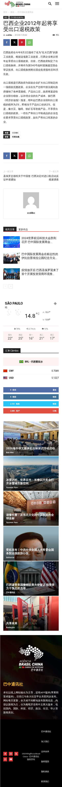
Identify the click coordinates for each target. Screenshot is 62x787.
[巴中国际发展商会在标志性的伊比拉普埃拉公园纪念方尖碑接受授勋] (11, 258)
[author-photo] (31, 208)
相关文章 (10, 229)
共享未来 (11, 623)
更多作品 (23, 229)
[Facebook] (6, 42)
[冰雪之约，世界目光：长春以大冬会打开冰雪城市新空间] (31, 473)
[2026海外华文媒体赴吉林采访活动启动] (31, 438)
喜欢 (54, 390)
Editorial (10, 557)
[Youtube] (11, 759)
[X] (14, 42)
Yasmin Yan (12, 487)
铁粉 (54, 396)
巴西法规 (15, 136)
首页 (5, 12)
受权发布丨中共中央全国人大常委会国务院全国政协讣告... (30, 551)
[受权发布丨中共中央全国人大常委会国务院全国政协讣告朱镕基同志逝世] (31, 543)
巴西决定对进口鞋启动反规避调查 (45, 178)
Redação (10, 627)
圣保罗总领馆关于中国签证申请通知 (17, 178)
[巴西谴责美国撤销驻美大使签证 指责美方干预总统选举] (31, 578)
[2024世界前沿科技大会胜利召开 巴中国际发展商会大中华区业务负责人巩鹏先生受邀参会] (11, 242)
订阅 (54, 410)
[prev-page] (5, 286)
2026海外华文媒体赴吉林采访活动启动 (30, 448)
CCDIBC (15, 132)
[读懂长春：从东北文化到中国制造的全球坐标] (31, 508)
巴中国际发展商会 (25, 12)
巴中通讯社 (10, 592)
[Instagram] (11, 754)
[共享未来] (31, 613)
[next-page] (11, 286)
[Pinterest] (22, 42)
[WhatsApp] (29, 42)
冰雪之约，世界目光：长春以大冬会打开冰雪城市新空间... (30, 481)
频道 (12, 12)
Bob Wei (10, 452)
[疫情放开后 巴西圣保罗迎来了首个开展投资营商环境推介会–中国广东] (11, 274)
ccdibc (9, 35)
